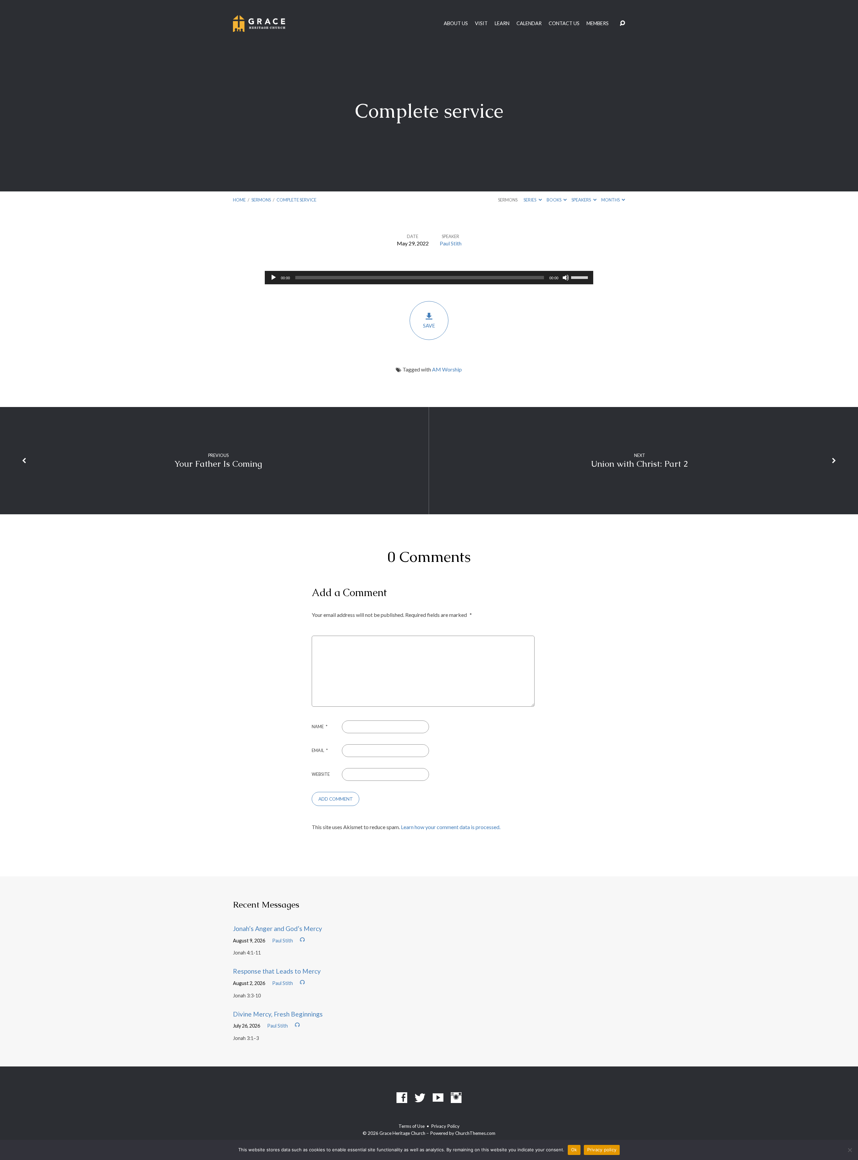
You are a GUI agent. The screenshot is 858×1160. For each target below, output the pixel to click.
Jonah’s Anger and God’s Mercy (277, 928)
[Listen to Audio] (302, 939)
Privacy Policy (445, 1126)
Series (530, 199)
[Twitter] (420, 1097)
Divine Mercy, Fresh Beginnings (278, 1014)
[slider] (580, 277)
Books (554, 199)
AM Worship (447, 369)
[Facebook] (401, 1097)
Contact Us (564, 23)
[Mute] (565, 277)
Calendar (529, 23)
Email (320, 750)
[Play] (273, 277)
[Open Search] (622, 23)
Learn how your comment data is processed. (450, 827)
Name (319, 726)
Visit (481, 23)
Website (321, 774)
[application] (429, 277)
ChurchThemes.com (475, 1133)
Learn (502, 23)
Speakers (581, 199)
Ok (574, 1149)
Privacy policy (602, 1149)
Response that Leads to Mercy (277, 971)
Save (429, 326)
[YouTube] (438, 1097)
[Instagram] (456, 1097)
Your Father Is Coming (218, 463)
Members (598, 23)
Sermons (261, 199)
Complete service (296, 199)
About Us (456, 23)
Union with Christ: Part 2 (639, 463)
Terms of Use (412, 1126)
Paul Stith (451, 243)
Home (239, 199)
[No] (849, 1150)
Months (610, 199)
